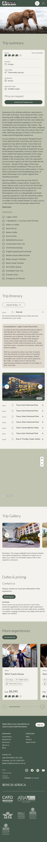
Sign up (40, 725)
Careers (29, 739)
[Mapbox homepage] (8, 495)
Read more (6, 207)
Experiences (6, 739)
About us (5, 745)
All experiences (9, 637)
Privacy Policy (6, 773)
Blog (4, 748)
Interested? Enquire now (23, 102)
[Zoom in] (42, 458)
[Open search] (37, 3)
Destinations (7, 737)
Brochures (6, 742)
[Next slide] (42, 707)
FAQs (28, 737)
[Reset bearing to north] (42, 465)
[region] (23, 477)
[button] (7, 386)
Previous (7, 535)
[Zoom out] (42, 461)
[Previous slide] (4, 707)
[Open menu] (43, 3)
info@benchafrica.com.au (16, 763)
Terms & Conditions (5, 777)
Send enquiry (9, 597)
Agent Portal (30, 742)
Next (40, 535)
